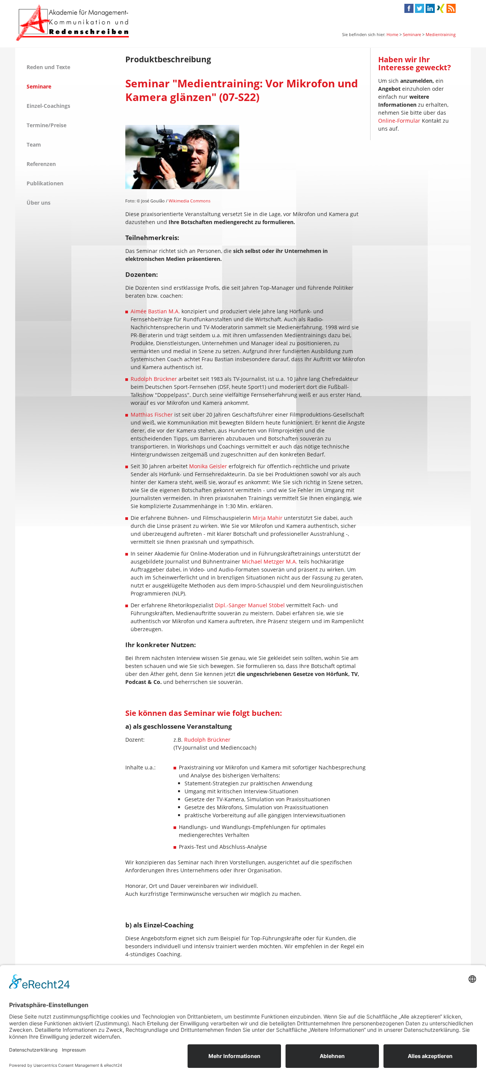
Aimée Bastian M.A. (155, 311)
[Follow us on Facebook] (408, 9)
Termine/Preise (46, 125)
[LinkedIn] (430, 9)
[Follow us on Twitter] (419, 9)
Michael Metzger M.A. (269, 561)
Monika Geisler (208, 466)
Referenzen (41, 163)
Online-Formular (399, 120)
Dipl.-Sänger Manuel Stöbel (250, 605)
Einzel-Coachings (48, 105)
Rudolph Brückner (154, 378)
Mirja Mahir (267, 517)
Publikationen (45, 183)
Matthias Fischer (152, 414)
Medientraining (441, 34)
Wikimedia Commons (189, 201)
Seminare (412, 34)
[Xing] (440, 9)
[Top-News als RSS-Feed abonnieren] (450, 10)
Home (392, 34)
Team (34, 144)
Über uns (38, 202)
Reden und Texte (48, 67)
